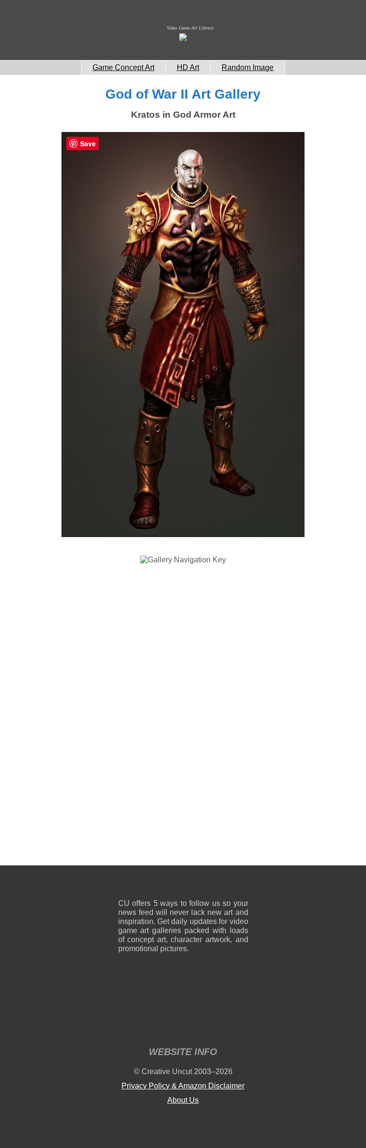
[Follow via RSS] (125, 884)
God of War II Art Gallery (183, 94)
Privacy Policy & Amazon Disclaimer (183, 1086)
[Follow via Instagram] (154, 884)
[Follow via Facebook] (183, 884)
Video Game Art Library (190, 27)
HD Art (188, 67)
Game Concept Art (123, 67)
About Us (183, 1100)
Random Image (248, 67)
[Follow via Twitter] (212, 884)
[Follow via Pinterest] (241, 884)
